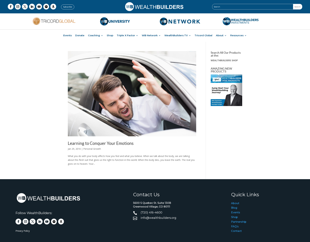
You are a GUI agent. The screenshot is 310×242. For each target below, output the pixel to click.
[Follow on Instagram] (18, 7)
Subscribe (67, 6)
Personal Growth (92, 148)
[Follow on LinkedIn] (32, 7)
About (219, 35)
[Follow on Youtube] (39, 7)
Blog (234, 207)
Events (67, 35)
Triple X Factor (126, 35)
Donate (79, 35)
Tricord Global (203, 35)
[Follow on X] (25, 7)
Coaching (94, 35)
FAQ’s (235, 226)
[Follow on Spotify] (46, 7)
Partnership (238, 221)
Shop (110, 35)
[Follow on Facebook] (11, 7)
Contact (236, 230)
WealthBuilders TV (176, 35)
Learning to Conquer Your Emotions (101, 143)
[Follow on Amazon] (53, 7)
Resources (236, 35)
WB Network (150, 35)
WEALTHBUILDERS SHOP (224, 60)
